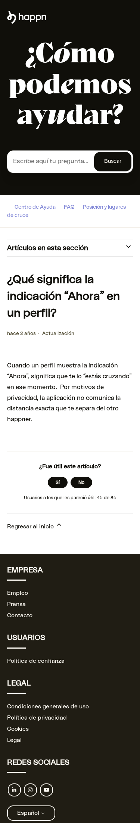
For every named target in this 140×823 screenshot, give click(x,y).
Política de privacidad (37, 718)
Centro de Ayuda (35, 207)
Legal (14, 740)
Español (29, 813)
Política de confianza (36, 661)
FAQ (69, 207)
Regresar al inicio (31, 526)
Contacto (19, 615)
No (81, 482)
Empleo (17, 593)
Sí (58, 482)
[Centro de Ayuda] (26, 22)
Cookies (18, 729)
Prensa (16, 604)
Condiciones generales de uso (48, 706)
